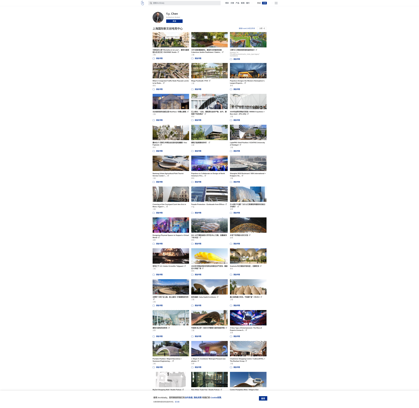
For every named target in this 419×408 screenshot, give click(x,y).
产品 (237, 3)
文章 (232, 3)
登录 (259, 3)
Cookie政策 (216, 397)
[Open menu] (276, 3)
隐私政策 (198, 397)
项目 (227, 3)
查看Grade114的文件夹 (247, 28)
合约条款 (189, 397)
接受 (263, 398)
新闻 (242, 3)
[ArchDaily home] (142, 3)
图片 (248, 3)
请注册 (177, 402)
